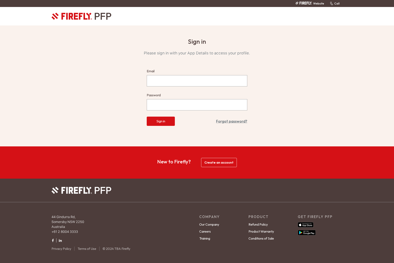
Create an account (219, 162)
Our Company (209, 224)
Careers (205, 231)
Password (154, 95)
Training (204, 238)
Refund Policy (258, 224)
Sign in (160, 121)
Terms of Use (87, 249)
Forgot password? (231, 121)
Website (318, 3)
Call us (336, 3)
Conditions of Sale (261, 238)
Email (151, 71)
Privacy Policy (61, 249)
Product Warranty (261, 231)
